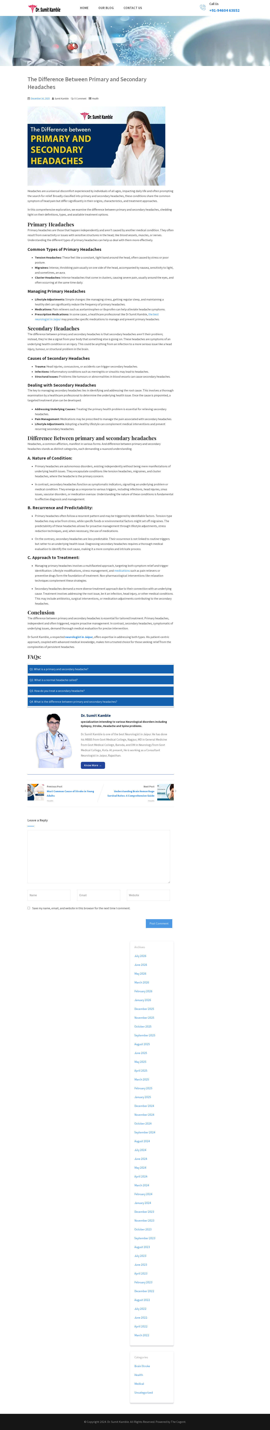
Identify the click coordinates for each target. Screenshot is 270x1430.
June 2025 (140, 1053)
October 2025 (143, 1026)
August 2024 (142, 1141)
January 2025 (142, 1097)
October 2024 (143, 1124)
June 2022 (140, 1318)
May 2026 (140, 974)
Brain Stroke (142, 1366)
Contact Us (133, 8)
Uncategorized (143, 1393)
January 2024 (142, 1203)
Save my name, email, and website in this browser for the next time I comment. (81, 908)
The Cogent (178, 1422)
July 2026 (140, 956)
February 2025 (143, 1088)
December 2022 (144, 1291)
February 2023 (143, 1282)
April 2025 (140, 1071)
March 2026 (141, 982)
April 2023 (140, 1273)
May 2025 (140, 1062)
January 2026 (142, 1000)
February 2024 (143, 1194)
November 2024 (144, 1115)
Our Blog (106, 8)
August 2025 (142, 1044)
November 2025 (144, 1018)
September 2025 (144, 1035)
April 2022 (140, 1326)
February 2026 (143, 991)
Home (84, 8)
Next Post (130, 791)
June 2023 (140, 1265)
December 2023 (144, 1212)
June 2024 (140, 1159)
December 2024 (144, 1106)
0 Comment (80, 98)
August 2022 (142, 1300)
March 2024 (141, 1185)
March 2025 (141, 1079)
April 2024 (140, 1176)
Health (95, 98)
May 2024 (140, 1168)
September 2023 (144, 1238)
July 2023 (140, 1256)
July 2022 (140, 1309)
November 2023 (144, 1221)
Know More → (93, 765)
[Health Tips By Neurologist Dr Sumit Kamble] (44, 8)
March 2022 (141, 1335)
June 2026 (140, 965)
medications (122, 571)
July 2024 (140, 1150)
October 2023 (143, 1229)
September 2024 (144, 1132)
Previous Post (70, 791)
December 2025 (144, 1009)
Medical (139, 1384)
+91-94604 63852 (224, 10)
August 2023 (142, 1247)
